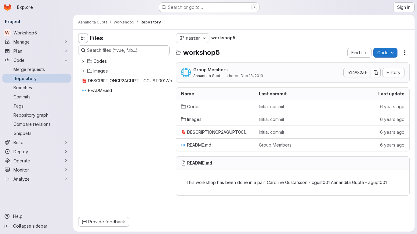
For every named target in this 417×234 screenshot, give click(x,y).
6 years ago (392, 106)
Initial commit (271, 106)
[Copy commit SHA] (376, 72)
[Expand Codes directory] (83, 61)
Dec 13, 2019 (252, 75)
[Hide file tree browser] (83, 38)
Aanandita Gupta (208, 75)
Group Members (210, 69)
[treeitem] (124, 61)
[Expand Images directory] (83, 71)
